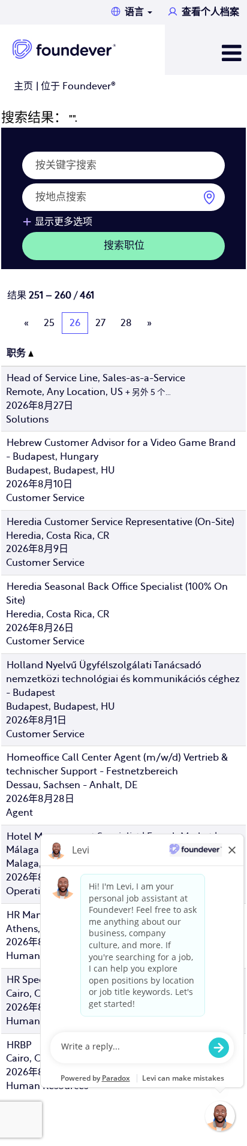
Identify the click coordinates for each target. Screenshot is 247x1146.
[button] (206, 54)
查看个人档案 (210, 12)
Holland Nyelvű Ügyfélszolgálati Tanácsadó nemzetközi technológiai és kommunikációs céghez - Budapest (123, 679)
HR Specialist (36, 980)
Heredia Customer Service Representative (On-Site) (120, 522)
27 (100, 323)
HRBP (19, 1045)
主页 (23, 86)
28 (126, 323)
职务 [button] (17, 353)
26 (75, 323)
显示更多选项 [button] (63, 222)
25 (49, 323)
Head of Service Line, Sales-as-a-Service (96, 378)
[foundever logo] (64, 49)
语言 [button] (135, 12)
